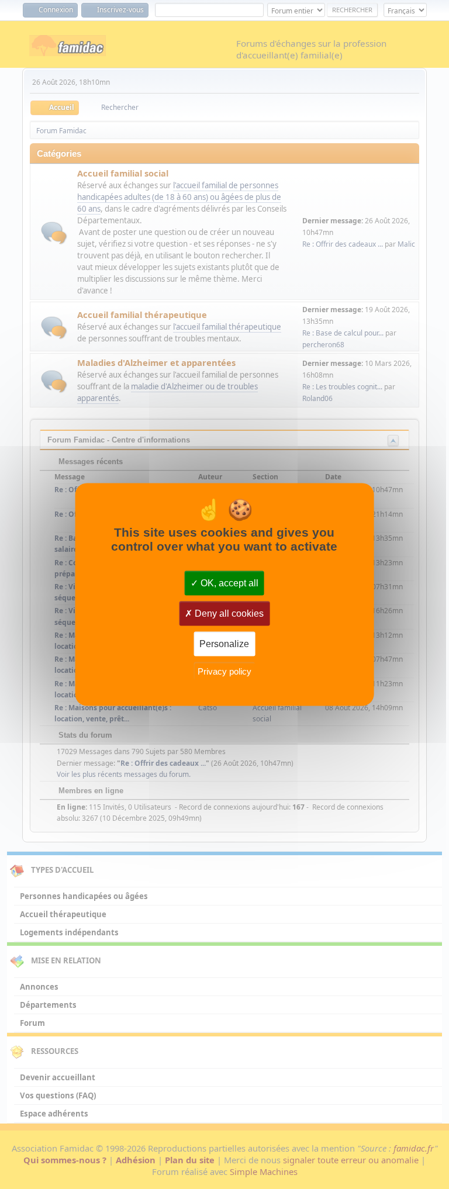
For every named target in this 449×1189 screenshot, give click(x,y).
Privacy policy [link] (224, 671)
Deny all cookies (228, 613)
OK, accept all (228, 583)
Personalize (224, 644)
